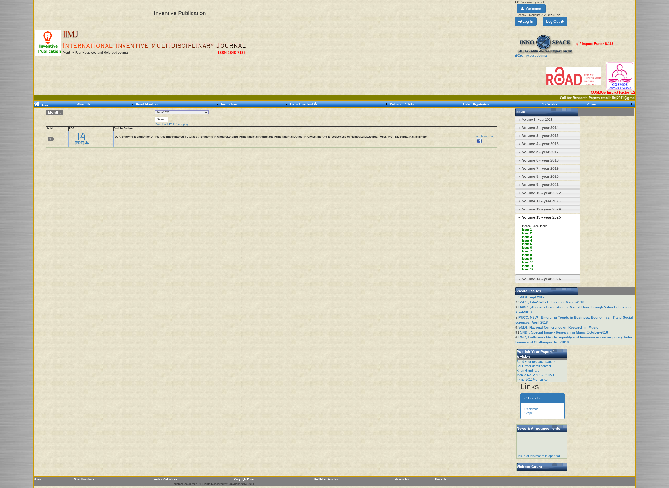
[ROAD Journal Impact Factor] (574, 75)
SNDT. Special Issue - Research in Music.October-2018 (564, 332)
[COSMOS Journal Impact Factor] (619, 75)
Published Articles (402, 104)
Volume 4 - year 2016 (540, 144)
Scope (528, 413)
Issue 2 (527, 233)
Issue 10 (527, 262)
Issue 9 (527, 258)
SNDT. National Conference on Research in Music (558, 327)
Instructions (229, 104)
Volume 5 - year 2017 (540, 152)
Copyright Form (244, 479)
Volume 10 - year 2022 (541, 193)
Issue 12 (527, 269)
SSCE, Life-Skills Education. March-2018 (551, 302)
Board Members (147, 104)
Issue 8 (527, 254)
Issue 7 (527, 251)
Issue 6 (527, 247)
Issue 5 (527, 243)
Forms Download (302, 104)
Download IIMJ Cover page (172, 124)
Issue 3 (527, 236)
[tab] (547, 119)
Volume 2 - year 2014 (540, 127)
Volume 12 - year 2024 (541, 209)
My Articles (549, 104)
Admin (592, 104)
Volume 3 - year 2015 (540, 136)
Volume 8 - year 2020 (540, 176)
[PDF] (80, 143)
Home (44, 105)
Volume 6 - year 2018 (540, 160)
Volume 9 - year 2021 (540, 184)
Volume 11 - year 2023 (541, 201)
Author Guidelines (165, 479)
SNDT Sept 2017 (531, 297)
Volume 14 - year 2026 (541, 279)
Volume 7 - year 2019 (540, 168)
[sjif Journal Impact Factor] (545, 44)
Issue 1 (527, 229)
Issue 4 (527, 240)
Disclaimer (531, 408)
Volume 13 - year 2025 (541, 217)
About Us (83, 104)
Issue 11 (527, 265)
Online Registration (476, 104)
